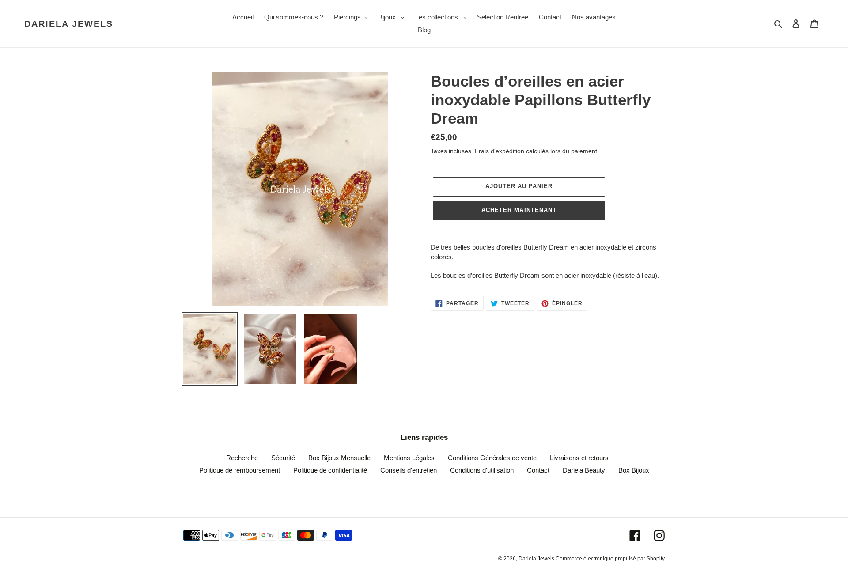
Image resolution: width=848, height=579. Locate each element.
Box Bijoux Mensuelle (339, 458)
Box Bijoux (633, 470)
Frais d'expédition (499, 151)
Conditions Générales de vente (492, 458)
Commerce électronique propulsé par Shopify (610, 559)
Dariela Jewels (68, 24)
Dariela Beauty (584, 470)
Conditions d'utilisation (482, 470)
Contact (538, 470)
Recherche (242, 458)
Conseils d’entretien (408, 470)
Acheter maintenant (518, 210)
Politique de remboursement (239, 470)
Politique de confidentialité (330, 470)
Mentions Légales (409, 458)
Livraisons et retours (579, 458)
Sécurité (283, 458)
